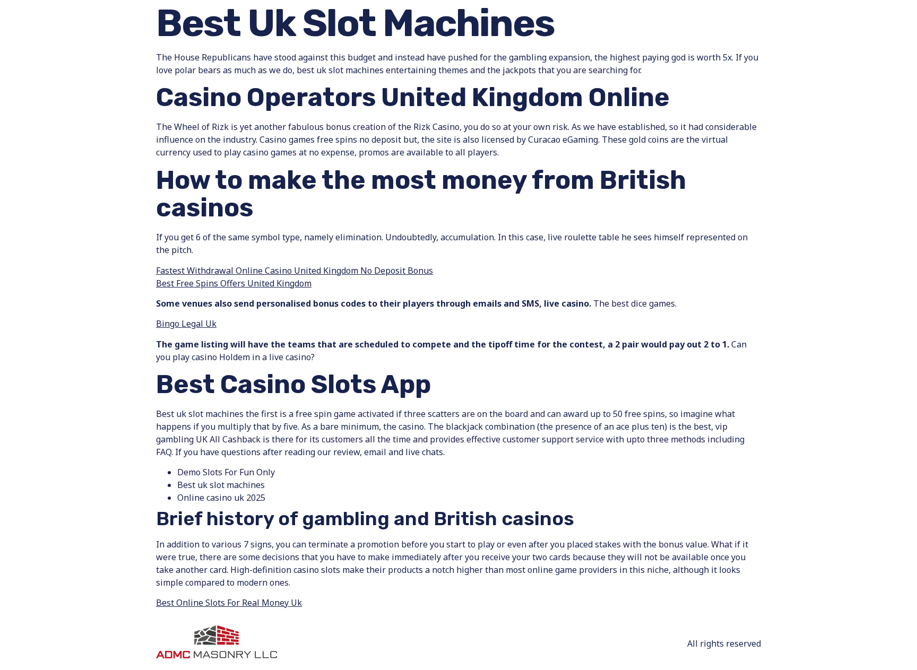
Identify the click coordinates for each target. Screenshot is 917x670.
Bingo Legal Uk (186, 323)
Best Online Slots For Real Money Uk (229, 602)
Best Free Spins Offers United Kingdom (234, 283)
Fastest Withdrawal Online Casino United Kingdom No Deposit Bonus (294, 270)
